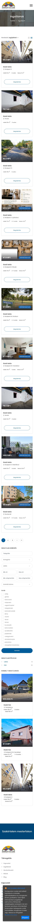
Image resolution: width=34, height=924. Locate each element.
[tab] (29, 37)
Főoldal (12, 21)
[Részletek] (17, 64)
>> (21, 540)
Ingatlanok (7, 867)
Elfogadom (25, 917)
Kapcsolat (7, 863)
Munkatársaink (8, 870)
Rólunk (6, 874)
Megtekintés (17, 82)
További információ (11, 915)
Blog (5, 877)
